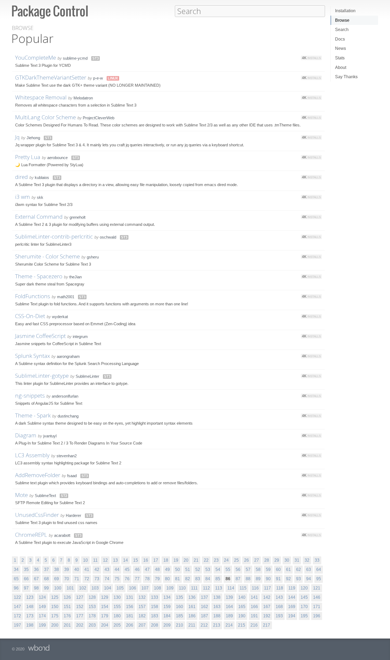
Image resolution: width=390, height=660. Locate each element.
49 (167, 569)
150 (54, 606)
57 (248, 569)
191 (254, 616)
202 (79, 625)
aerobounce (57, 157)
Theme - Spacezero (38, 276)
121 (316, 588)
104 (107, 588)
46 (137, 569)
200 (54, 625)
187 (204, 616)
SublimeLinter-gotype (42, 375)
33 (317, 560)
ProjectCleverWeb (98, 118)
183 (154, 616)
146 (316, 597)
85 (217, 579)
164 (229, 606)
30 (286, 560)
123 (29, 597)
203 (92, 625)
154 (104, 606)
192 (266, 616)
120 (304, 588)
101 (70, 588)
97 (26, 588)
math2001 (65, 296)
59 (268, 569)
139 (229, 597)
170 (304, 606)
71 (76, 579)
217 (266, 625)
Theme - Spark (33, 415)
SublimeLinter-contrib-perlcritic (54, 236)
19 (176, 560)
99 (46, 588)
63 (308, 569)
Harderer (73, 515)
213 (216, 625)
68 (46, 579)
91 (278, 579)
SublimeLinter (87, 376)
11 (95, 560)
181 (129, 616)
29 (276, 560)
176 (67, 616)
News (340, 48)
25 (236, 560)
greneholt (77, 217)
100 (57, 588)
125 (54, 597)
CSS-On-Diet (30, 316)
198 (29, 625)
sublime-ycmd (75, 58)
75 (117, 579)
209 (167, 625)
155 (117, 606)
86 (228, 579)
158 (154, 606)
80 (167, 579)
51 (187, 569)
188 (216, 616)
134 (167, 597)
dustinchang (68, 416)
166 (254, 606)
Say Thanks (346, 76)
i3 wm (22, 196)
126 (67, 597)
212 (204, 625)
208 (154, 625)
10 (85, 560)
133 (154, 597)
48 (157, 569)
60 (278, 569)
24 (226, 560)
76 (127, 579)
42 (96, 569)
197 (17, 625)
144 (291, 597)
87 (238, 579)
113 (218, 588)
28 (266, 560)
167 (266, 606)
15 (135, 560)
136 (192, 597)
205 (117, 625)
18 (165, 560)
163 (216, 606)
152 (79, 606)
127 (79, 597)
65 (16, 579)
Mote (21, 495)
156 (129, 606)
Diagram (25, 435)
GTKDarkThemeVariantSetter (50, 77)
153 (92, 606)
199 (42, 625)
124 (42, 597)
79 (157, 579)
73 (96, 579)
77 (137, 579)
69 (56, 579)
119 (291, 588)
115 (243, 588)
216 (254, 625)
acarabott (62, 535)
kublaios (42, 177)
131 (129, 597)
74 (107, 579)
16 (145, 560)
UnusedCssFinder (37, 514)
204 (104, 625)
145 (304, 597)
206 (129, 625)
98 (36, 588)
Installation (345, 10)
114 (230, 588)
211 (191, 625)
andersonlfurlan (65, 396)
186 (192, 616)
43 (107, 569)
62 (298, 569)
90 (268, 579)
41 (86, 569)
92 (288, 579)
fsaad (72, 475)
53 (207, 569)
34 (16, 569)
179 (104, 616)
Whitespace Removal (41, 97)
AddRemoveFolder (37, 475)
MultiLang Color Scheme (45, 117)
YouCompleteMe (35, 57)
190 (241, 616)
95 (318, 579)
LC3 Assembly (32, 455)
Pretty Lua (27, 157)
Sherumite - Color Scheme (47, 256)
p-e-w (98, 78)
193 (279, 616)
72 (86, 579)
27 (256, 560)
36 (36, 569)
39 (66, 569)
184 (167, 616)
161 (192, 606)
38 (56, 569)
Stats (340, 58)
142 (266, 597)
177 (79, 616)
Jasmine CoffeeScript (40, 336)
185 (179, 616)
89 (258, 579)
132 (142, 597)
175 (54, 616)
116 (255, 588)
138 (216, 597)
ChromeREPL (31, 534)
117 (267, 588)
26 (246, 560)
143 (279, 597)
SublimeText (45, 495)
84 (207, 579)
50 (177, 569)
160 (179, 606)
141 (254, 597)
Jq (17, 137)
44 (117, 569)
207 (142, 625)
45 (127, 569)
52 (197, 569)
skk (40, 197)
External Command (39, 216)
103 (95, 588)
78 (147, 579)
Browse (342, 20)
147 (17, 606)
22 (206, 560)
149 (42, 606)
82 (187, 579)
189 (229, 616)
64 (318, 569)
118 (279, 588)
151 (67, 606)
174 (42, 616)
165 (241, 606)
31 (296, 560)
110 (182, 588)
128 (92, 597)
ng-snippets (30, 395)
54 (217, 569)
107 (145, 588)
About (340, 67)
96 (16, 588)
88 (248, 579)
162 (204, 606)
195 (304, 616)
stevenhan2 (67, 456)
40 (76, 569)
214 (229, 625)
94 (308, 579)
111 (194, 588)
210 (179, 625)
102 (82, 588)
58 (258, 569)
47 (147, 569)
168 (279, 606)
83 (197, 579)
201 (67, 625)
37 (46, 569)
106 (132, 588)
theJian (75, 277)
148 (29, 606)
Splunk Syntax (32, 355)
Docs (340, 39)
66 (26, 579)
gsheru (93, 257)
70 (66, 579)
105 (120, 588)
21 (196, 560)
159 (167, 606)
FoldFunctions (32, 296)
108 (157, 588)
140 (241, 597)
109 (170, 588)
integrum (80, 336)
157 (142, 606)
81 (177, 579)
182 (142, 616)
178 (92, 616)
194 (291, 616)
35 (26, 569)
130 (117, 597)
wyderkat (60, 316)
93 (298, 579)
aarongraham (68, 356)
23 (216, 560)
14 (125, 560)
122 (17, 597)
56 (238, 569)
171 (316, 606)
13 (115, 560)
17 (155, 560)
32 (307, 560)
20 (186, 560)
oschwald (108, 237)
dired (21, 177)
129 (104, 597)
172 (17, 616)
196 (316, 616)
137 (204, 597)
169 (291, 606)
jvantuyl (50, 436)
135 (179, 597)
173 (29, 616)
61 (288, 569)
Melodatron (83, 98)
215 (241, 625)
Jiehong (33, 137)
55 (228, 569)
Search (342, 29)
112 (206, 588)
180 (117, 616)
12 (105, 560)
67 (36, 579)
